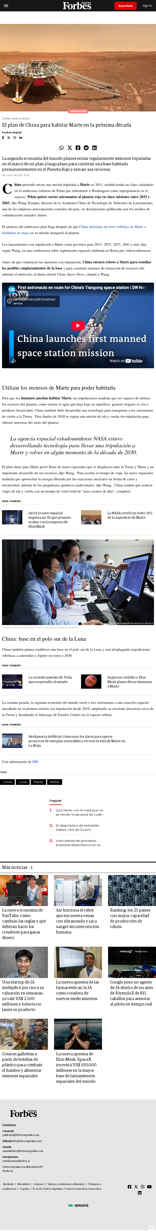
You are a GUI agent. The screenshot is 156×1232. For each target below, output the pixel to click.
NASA (54, 782)
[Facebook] (78, 148)
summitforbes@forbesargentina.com (22, 1151)
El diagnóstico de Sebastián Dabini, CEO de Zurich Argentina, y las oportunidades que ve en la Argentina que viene (80, 828)
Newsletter (23, 1184)
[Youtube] (149, 1187)
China (7, 782)
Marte (38, 782)
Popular (56, 801)
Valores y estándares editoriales (66, 1184)
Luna (23, 782)
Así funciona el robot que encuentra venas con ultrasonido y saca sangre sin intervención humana (77, 921)
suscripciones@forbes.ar (16, 1161)
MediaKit (8, 1184)
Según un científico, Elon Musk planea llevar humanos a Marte (129, 682)
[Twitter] (69, 148)
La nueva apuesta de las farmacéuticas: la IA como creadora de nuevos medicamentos (77, 990)
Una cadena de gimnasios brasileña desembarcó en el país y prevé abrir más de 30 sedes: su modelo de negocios (80, 843)
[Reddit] (86, 148)
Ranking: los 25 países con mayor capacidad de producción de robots (130, 918)
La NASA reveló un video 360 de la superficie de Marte (129, 516)
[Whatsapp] (61, 148)
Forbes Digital (12, 132)
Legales (24, 1189)
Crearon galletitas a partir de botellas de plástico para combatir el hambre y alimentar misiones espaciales (22, 1065)
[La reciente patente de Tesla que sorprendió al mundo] (12, 681)
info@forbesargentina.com (27, 1141)
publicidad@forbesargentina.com (20, 1135)
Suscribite (125, 6)
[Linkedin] (94, 148)
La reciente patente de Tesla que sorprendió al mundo (50, 680)
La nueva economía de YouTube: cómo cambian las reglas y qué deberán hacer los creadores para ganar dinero (24, 924)
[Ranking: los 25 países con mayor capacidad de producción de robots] (132, 890)
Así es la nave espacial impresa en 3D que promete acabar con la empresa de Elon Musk (49, 520)
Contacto (39, 1184)
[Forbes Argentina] (78, 5)
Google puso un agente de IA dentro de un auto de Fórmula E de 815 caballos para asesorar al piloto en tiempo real (131, 993)
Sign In (147, 5)
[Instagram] (142, 1187)
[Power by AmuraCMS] (78, 1205)
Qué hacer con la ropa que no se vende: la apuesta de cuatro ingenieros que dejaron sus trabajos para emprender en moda (80, 812)
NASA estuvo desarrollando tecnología (66, 441)
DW (35, 761)
